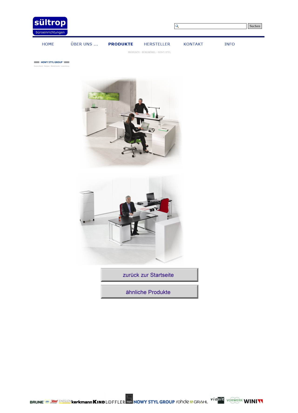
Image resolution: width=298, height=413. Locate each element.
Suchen (255, 26)
